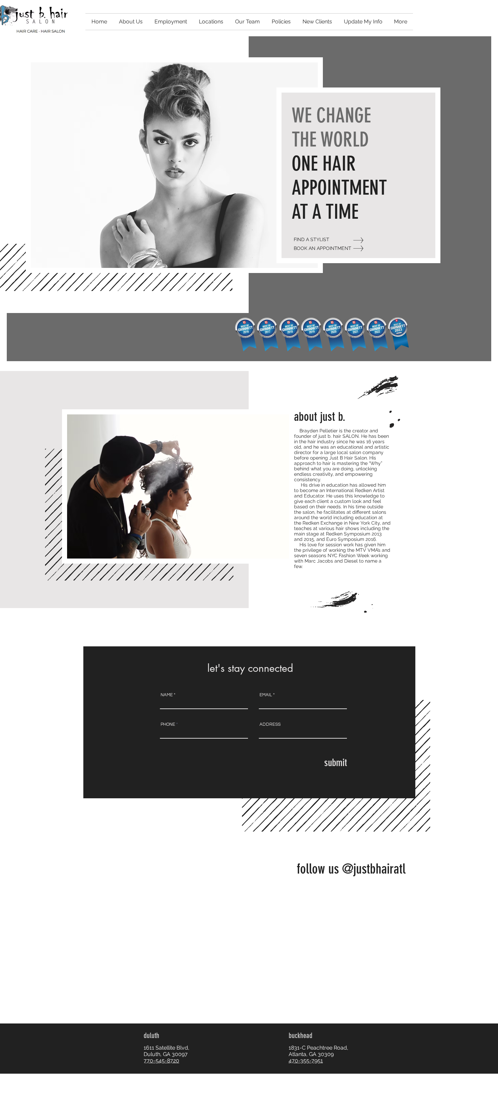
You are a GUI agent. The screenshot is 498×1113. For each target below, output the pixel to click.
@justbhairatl (374, 869)
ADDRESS (270, 724)
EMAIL (266, 695)
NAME (167, 695)
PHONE (168, 724)
